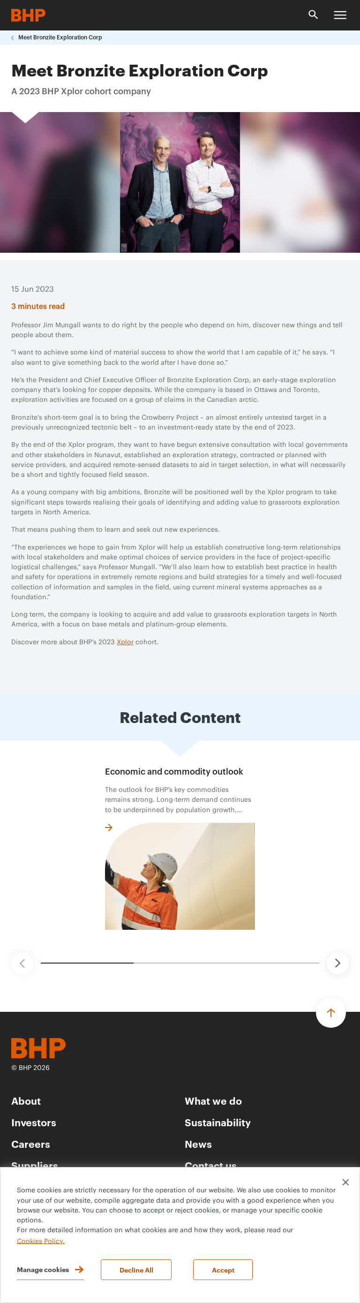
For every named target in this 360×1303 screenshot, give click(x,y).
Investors (33, 1122)
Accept (223, 1269)
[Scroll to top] (331, 1013)
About (26, 1100)
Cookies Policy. (41, 1241)
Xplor (125, 642)
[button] (22, 963)
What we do (213, 1100)
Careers (30, 1143)
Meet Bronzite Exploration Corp (60, 37)
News (198, 1143)
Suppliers (34, 1165)
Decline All (136, 1269)
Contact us (211, 1165)
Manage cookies (43, 1269)
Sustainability (218, 1122)
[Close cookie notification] (345, 1182)
